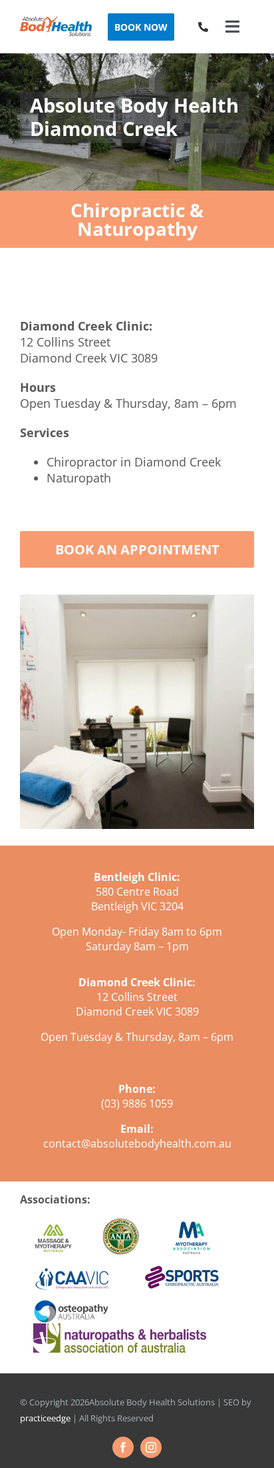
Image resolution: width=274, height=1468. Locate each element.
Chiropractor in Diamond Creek (134, 462)
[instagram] (151, 1447)
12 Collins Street (65, 342)
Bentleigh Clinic (135, 877)
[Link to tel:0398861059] (203, 27)
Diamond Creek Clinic (135, 982)
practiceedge (45, 1418)
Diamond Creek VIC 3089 (89, 358)
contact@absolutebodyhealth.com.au (137, 1143)
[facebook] (123, 1447)
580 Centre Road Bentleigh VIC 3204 (137, 899)
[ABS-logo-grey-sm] (56, 21)
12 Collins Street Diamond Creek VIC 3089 (137, 1004)
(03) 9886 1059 (137, 1103)
